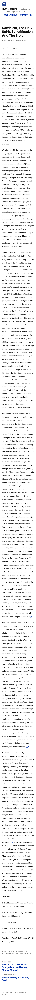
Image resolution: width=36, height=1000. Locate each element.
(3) (27, 746)
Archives (14, 14)
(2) (31, 616)
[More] (31, 15)
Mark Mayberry (9, 40)
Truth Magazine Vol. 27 (23, 953)
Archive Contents (9, 953)
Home (5, 14)
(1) (14, 144)
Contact (24, 14)
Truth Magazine (9, 8)
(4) (13, 842)
